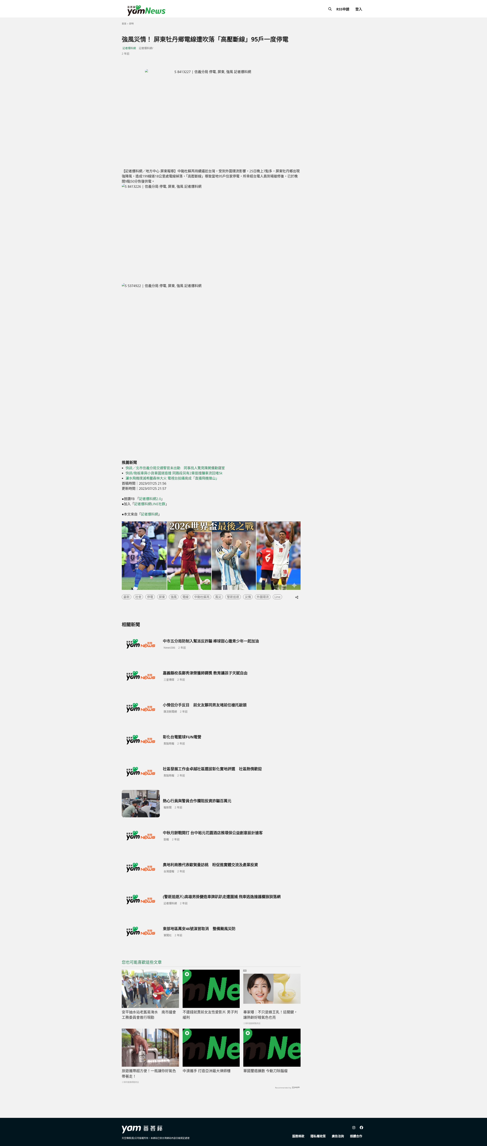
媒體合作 (356, 1136)
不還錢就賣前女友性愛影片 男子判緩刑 (210, 1015)
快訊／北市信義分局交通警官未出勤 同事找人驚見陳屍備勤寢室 (175, 468)
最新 (126, 597)
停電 (150, 597)
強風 (174, 597)
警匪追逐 (233, 597)
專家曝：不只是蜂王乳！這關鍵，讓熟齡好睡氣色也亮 (270, 1015)
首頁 (124, 23)
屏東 (162, 597)
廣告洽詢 (338, 1136)
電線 (185, 597)
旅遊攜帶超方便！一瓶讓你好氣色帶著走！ (149, 1073)
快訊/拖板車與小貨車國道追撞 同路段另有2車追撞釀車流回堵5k (174, 473)
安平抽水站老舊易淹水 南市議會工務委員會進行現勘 (149, 1015)
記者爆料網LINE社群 (149, 504)
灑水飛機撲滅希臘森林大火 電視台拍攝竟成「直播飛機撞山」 (172, 478)
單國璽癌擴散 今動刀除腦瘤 (265, 1070)
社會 (138, 597)
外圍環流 (263, 597)
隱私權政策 (318, 1136)
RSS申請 (342, 9)
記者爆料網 (129, 48)
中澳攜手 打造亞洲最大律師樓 (207, 1070)
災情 (248, 597)
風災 (218, 597)
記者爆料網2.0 (150, 498)
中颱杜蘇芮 (201, 597)
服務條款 (298, 1136)
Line (277, 597)
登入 (358, 9)
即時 (131, 23)
